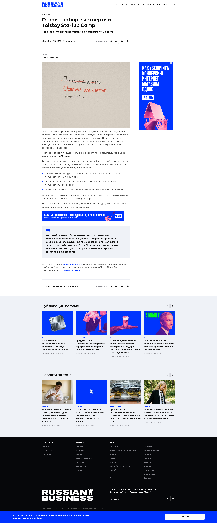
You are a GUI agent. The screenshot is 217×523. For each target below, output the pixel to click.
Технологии (150, 474)
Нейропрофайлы (84, 458)
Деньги (147, 454)
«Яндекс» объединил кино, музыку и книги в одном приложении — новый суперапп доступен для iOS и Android (57, 415)
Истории (130, 4)
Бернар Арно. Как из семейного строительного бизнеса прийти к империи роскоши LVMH (159, 345)
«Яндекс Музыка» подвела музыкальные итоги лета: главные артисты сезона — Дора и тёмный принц (159, 414)
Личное (147, 458)
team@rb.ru (115, 499)
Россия (147, 466)
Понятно (185, 517)
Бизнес (113, 458)
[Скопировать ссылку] (127, 41)
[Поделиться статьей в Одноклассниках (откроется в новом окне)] (122, 41)
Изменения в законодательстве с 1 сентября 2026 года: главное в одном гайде (55, 345)
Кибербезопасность (120, 466)
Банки (113, 454)
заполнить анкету (72, 264)
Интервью (162, 4)
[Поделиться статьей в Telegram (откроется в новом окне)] (110, 41)
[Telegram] (166, 498)
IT (110, 478)
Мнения (140, 4)
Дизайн (113, 470)
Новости (119, 4)
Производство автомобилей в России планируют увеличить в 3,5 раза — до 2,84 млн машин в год (125, 415)
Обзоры (151, 4)
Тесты (79, 470)
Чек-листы (81, 466)
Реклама (114, 447)
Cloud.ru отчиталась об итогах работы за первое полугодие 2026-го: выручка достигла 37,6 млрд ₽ (90, 415)
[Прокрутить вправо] (172, 306)
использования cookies (57, 515)
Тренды (147, 478)
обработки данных (80, 515)
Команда (46, 447)
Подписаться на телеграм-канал (60, 286)
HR (111, 474)
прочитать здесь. (71, 270)
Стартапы (149, 470)
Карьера (114, 462)
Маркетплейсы (151, 450)
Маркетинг (149, 447)
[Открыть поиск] (173, 4)
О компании (47, 450)
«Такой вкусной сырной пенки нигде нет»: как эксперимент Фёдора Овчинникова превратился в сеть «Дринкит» (125, 347)
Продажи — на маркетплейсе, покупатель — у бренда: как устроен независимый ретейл (91, 345)
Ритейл (147, 462)
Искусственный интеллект (123, 450)
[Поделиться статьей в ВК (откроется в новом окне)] (116, 41)
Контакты (46, 454)
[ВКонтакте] (172, 498)
